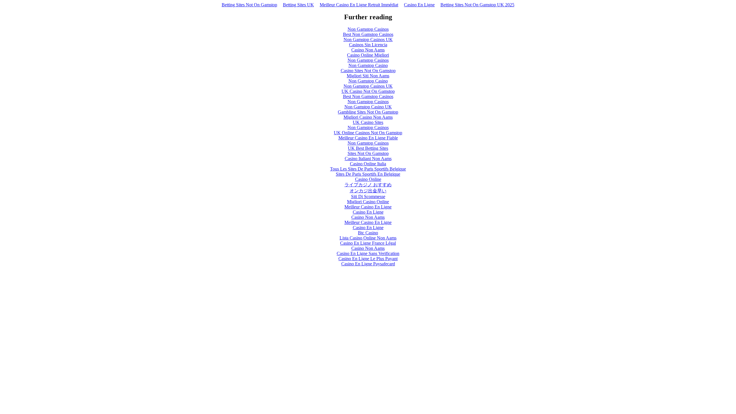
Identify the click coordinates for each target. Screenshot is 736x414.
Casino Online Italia (368, 163)
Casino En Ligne (419, 4)
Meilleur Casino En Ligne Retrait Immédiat (359, 4)
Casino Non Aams (368, 49)
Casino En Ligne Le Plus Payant (368, 258)
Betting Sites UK (298, 4)
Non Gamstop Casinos (368, 29)
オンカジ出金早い (368, 190)
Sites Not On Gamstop (368, 153)
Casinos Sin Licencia (368, 44)
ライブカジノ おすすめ (368, 184)
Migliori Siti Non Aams (368, 75)
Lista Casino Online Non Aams (368, 237)
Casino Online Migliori (368, 55)
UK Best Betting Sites (368, 148)
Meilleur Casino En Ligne (368, 206)
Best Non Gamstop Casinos (368, 34)
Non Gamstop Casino (368, 65)
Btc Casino (368, 232)
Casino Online (368, 179)
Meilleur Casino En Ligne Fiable (368, 137)
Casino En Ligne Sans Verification (368, 253)
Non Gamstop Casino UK (368, 106)
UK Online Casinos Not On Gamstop (368, 132)
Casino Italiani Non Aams (368, 158)
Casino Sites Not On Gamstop (368, 70)
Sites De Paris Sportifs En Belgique (368, 174)
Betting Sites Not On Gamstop (249, 4)
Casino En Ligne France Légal (368, 243)
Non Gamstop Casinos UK (368, 39)
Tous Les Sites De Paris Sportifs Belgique (368, 168)
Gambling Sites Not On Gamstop (368, 112)
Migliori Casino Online (368, 201)
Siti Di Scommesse (368, 196)
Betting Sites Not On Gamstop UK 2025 (477, 4)
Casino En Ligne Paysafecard (368, 263)
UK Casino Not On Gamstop (368, 91)
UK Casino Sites (368, 122)
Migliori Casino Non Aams (368, 117)
